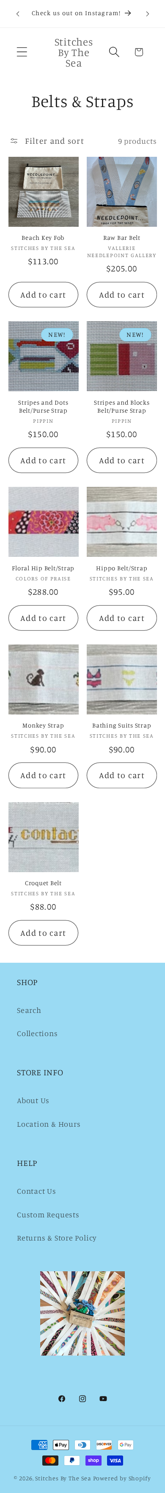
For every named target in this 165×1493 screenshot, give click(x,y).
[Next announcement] (147, 14)
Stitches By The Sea (63, 1478)
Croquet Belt (43, 883)
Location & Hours (48, 1123)
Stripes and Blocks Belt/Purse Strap (122, 406)
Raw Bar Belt (121, 238)
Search (29, 1010)
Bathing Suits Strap (121, 725)
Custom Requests (48, 1214)
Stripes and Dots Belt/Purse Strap (43, 406)
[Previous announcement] (17, 14)
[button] (22, 52)
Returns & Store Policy (57, 1237)
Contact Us (36, 1190)
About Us (33, 1100)
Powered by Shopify (122, 1478)
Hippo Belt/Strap (121, 568)
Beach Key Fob (43, 238)
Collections (37, 1033)
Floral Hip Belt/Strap (43, 568)
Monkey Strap (43, 725)
